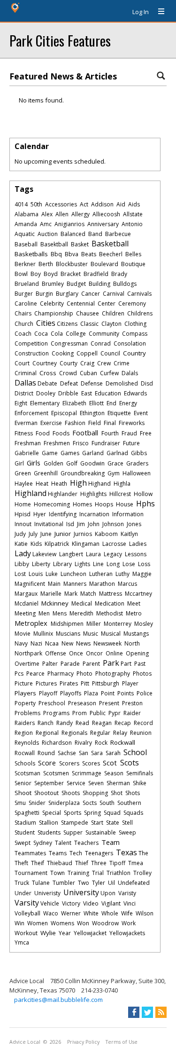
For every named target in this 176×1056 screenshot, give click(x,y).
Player (130, 683)
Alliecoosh (106, 214)
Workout (26, 933)
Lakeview (44, 554)
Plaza (91, 693)
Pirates (69, 683)
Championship (53, 313)
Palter (50, 664)
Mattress (110, 594)
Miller (93, 624)
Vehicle (49, 903)
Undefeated (134, 883)
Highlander (62, 494)
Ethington (92, 413)
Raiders (25, 723)
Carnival (113, 294)
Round (46, 753)
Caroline (26, 303)
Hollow (143, 494)
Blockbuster (72, 264)
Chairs (23, 313)
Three (99, 863)
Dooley (45, 393)
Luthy (122, 574)
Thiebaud (59, 863)
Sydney (42, 843)
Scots (129, 762)
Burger (24, 294)
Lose (128, 564)
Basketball (110, 243)
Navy (21, 643)
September (49, 783)
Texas (126, 852)
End (111, 403)
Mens (60, 613)
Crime (122, 363)
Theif (37, 863)
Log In (140, 12)
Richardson (57, 743)
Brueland (27, 284)
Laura (93, 554)
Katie (21, 544)
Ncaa (52, 643)
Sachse (67, 753)
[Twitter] (147, 1012)
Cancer (90, 294)
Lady (23, 553)
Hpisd (23, 514)
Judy (20, 534)
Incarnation (94, 514)
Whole (109, 913)
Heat (42, 484)
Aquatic (25, 234)
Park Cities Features (60, 40)
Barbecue (118, 234)
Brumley (53, 284)
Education (108, 393)
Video (91, 903)
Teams (58, 853)
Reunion (141, 733)
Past (139, 664)
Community (104, 334)
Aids (134, 204)
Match (88, 594)
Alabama (26, 214)
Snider (37, 803)
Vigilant (111, 903)
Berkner (25, 264)
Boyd (51, 274)
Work (129, 923)
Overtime (27, 664)
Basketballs (31, 254)
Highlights (93, 494)
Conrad (101, 343)
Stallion (48, 823)
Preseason (82, 703)
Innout (23, 524)
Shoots (70, 793)
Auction (48, 234)
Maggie (142, 574)
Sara (97, 753)
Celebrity (52, 303)
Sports (72, 813)
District (24, 393)
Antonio (132, 224)
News (83, 643)
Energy (128, 403)
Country (134, 353)
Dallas (25, 383)
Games (70, 453)
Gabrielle (27, 453)
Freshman (28, 443)
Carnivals (139, 294)
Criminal (26, 373)
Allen (62, 214)
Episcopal (64, 413)
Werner (71, 913)
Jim (81, 524)
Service (76, 783)
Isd (70, 524)
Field (94, 423)
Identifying (63, 514)
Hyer (39, 514)
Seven (96, 783)
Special (51, 813)
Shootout (46, 793)
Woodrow (105, 923)
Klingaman (85, 544)
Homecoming (52, 504)
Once (76, 653)
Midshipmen (67, 624)
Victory (71, 903)
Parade (70, 664)
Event (141, 413)
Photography (112, 674)
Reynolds (27, 743)
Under (23, 893)
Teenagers (99, 853)
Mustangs (136, 634)
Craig (87, 363)
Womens (62, 923)
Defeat (69, 383)
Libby (22, 564)
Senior (23, 783)
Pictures (46, 683)
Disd (147, 383)
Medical (81, 603)
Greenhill (46, 473)
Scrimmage (86, 773)
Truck (22, 883)
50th (36, 204)
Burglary (67, 294)
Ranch (46, 723)
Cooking (63, 353)
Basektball (54, 244)
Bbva (71, 254)
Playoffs (70, 693)
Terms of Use (122, 1042)
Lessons (135, 554)
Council (110, 353)
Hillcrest (120, 494)
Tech (75, 853)
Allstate (133, 214)
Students (49, 832)
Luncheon (73, 574)
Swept (23, 843)
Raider (132, 713)
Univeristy (47, 893)
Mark (70, 594)
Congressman (69, 343)
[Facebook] (133, 1012)
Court (22, 363)
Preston (132, 703)
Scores (91, 763)
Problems (27, 713)
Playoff (48, 693)
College (76, 334)
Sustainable (100, 832)
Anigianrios (69, 224)
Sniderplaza (64, 803)
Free (146, 433)
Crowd (68, 373)
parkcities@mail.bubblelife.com (58, 999)
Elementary (45, 403)
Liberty (41, 564)
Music (90, 634)
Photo (84, 674)
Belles (133, 254)
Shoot (23, 792)
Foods (61, 433)
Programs (56, 713)
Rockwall (122, 742)
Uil (111, 883)
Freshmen (57, 443)
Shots (132, 793)
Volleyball (27, 913)
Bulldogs (125, 284)
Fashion (75, 423)
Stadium (25, 823)
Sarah (113, 753)
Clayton (111, 324)
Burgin (44, 294)
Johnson (113, 524)
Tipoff (117, 863)
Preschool (51, 703)
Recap (123, 723)
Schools (25, 763)
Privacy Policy (83, 1042)
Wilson (144, 913)
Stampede (74, 823)
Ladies (137, 544)
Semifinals (139, 773)
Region (24, 733)
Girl (19, 463)
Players (25, 693)
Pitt (85, 683)
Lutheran (101, 574)
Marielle (50, 594)
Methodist (109, 613)
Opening (137, 653)
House (124, 504)
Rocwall (25, 753)
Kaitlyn (129, 534)
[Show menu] (158, 12)
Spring (92, 813)
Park (111, 663)
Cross (47, 373)
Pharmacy (60, 674)
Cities (45, 323)
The (143, 853)
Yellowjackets (127, 933)
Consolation (130, 343)
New (67, 643)
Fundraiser (106, 443)
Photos (142, 674)
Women (37, 923)
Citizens (67, 324)
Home (23, 504)
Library (62, 564)
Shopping (95, 793)
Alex (47, 214)
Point (108, 693)
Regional (47, 733)
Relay (120, 733)
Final (110, 423)
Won (83, 923)
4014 (21, 204)
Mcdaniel (26, 603)
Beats (88, 254)
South (107, 803)
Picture (24, 683)
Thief (81, 863)
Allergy (80, 214)
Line (98, 564)
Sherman (118, 783)
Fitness (24, 433)
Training (78, 873)
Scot (110, 762)
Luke (52, 574)
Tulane (41, 883)
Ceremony (132, 303)
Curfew (109, 373)
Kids (36, 544)
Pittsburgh (105, 683)
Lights (82, 564)
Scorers (69, 763)
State (112, 823)
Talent (63, 843)
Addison (102, 204)
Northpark (28, 653)
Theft (21, 863)
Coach (23, 334)
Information (128, 514)
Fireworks (132, 423)
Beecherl (110, 254)
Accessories (61, 204)
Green (23, 473)
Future (131, 443)
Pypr (114, 713)
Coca (41, 334)
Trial (98, 873)
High (78, 483)
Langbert (71, 554)
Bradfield (96, 274)
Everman (26, 423)
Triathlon (118, 873)
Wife (127, 913)
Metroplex (31, 623)
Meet (133, 603)
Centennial (81, 303)
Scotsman (27, 773)
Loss (144, 564)
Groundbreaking (83, 473)
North (132, 643)
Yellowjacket (90, 933)
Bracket (71, 274)
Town (57, 873)
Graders (137, 463)
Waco (50, 913)
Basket (80, 244)
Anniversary (103, 224)
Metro (134, 613)
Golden (53, 463)
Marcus (127, 584)
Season (113, 773)
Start (97, 823)
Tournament (31, 873)
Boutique (133, 264)
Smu (20, 803)
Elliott (96, 403)
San (83, 753)
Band (95, 234)
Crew (104, 363)
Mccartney (138, 594)
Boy (36, 274)
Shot (116, 793)
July (33, 534)
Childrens (140, 313)
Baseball (26, 244)
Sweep (127, 832)
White (91, 913)
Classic (89, 324)
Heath (59, 484)
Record (143, 723)
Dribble (68, 393)
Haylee (24, 484)
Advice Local (24, 1042)
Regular (100, 733)
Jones (134, 524)
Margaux (26, 594)
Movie (23, 634)
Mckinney (55, 603)
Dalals (130, 373)
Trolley (142, 873)
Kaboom (106, 534)
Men (44, 613)
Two (83, 883)
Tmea (135, 863)
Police (145, 693)
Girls (33, 462)
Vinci (129, 903)
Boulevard (104, 264)
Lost (20, 574)
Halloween (136, 473)
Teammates (30, 853)
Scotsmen (56, 773)
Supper (73, 832)
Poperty (25, 703)
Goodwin (92, 463)
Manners (74, 584)
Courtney (44, 363)
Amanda (26, 224)
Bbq (56, 254)
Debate (47, 383)
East (86, 393)
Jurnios (83, 534)
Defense (92, 383)
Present (109, 703)
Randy (64, 723)
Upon (107, 893)
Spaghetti (27, 813)
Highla (122, 484)
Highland (30, 493)
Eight (21, 403)
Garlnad (117, 453)
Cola (57, 334)
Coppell (87, 353)
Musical (111, 634)
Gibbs (139, 453)
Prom (79, 713)
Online (114, 653)
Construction (32, 353)
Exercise (51, 423)
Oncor (94, 653)
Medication (109, 603)
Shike (139, 783)
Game (50, 453)
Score (47, 762)
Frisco (81, 443)
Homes (82, 504)
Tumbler (64, 883)
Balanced (73, 234)
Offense (55, 653)
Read (82, 723)
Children (113, 313)
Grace (115, 463)
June (46, 534)
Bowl (21, 274)
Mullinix (43, 634)
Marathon (102, 584)
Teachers (86, 843)
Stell (127, 823)
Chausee (87, 313)
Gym (113, 473)
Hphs (145, 503)
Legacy (113, 554)
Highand (99, 484)
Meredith (81, 613)
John (93, 524)
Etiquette (119, 413)
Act (84, 204)
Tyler (98, 883)
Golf (71, 463)
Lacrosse (114, 544)
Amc (46, 224)
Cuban (88, 373)
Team (110, 842)
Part (126, 664)
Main (54, 584)
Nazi (36, 643)
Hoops (104, 504)
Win (19, 923)
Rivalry (83, 743)
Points (125, 693)
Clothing (135, 324)
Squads (133, 813)
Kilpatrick (57, 544)
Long (113, 564)
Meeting (25, 613)
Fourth (110, 433)
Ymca (22, 942)
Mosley (143, 624)
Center (106, 303)
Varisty (127, 893)
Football (85, 432)
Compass (134, 334)
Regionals (74, 733)
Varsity (27, 903)
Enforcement (31, 413)
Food (43, 433)
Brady (119, 274)
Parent (91, 664)
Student (25, 832)
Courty (68, 363)
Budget (76, 284)
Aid (120, 204)
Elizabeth (74, 403)
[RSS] (161, 1012)
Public (98, 713)
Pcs (19, 674)
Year (65, 933)
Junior (62, 533)
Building (99, 284)
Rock (101, 743)
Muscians (68, 634)
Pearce (35, 674)
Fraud (129, 433)
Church (24, 324)
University (81, 892)
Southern (129, 803)
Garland (93, 453)
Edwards (135, 393)
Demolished (122, 383)
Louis (36, 574)
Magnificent (30, 584)
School (135, 752)
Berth (45, 264)
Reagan (102, 723)
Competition (31, 343)
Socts (90, 803)
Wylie (48, 933)
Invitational (48, 524)
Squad (112, 813)
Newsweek (107, 643)
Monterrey (117, 624)
